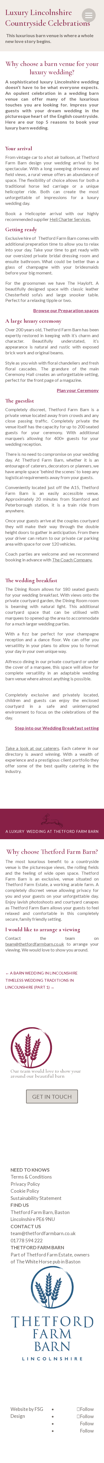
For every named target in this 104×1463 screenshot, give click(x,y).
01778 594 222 (27, 1240)
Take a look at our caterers (32, 748)
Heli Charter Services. (70, 219)
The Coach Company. (72, 559)
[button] (89, 15)
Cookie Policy (25, 1191)
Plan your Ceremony (78, 390)
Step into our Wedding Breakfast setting (57, 728)
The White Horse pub (38, 1261)
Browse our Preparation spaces (66, 310)
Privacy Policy (25, 1184)
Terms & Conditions (31, 1177)
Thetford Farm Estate (49, 1255)
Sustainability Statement (36, 1198)
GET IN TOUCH (52, 1096)
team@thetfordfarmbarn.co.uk (34, 944)
